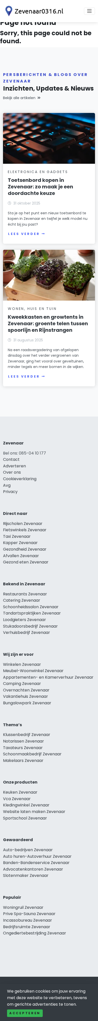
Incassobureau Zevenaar (27, 920)
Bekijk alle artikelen (19, 97)
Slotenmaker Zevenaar (25, 875)
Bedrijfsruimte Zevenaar (26, 927)
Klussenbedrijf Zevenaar (26, 735)
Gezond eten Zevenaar (25, 562)
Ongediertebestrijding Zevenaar (34, 933)
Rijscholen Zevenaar (22, 523)
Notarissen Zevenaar (23, 741)
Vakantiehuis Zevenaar (25, 696)
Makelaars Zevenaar (23, 760)
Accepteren (24, 1013)
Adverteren (14, 466)
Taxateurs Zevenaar (23, 748)
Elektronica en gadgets (38, 171)
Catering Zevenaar (21, 600)
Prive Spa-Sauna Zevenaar (29, 914)
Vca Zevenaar (17, 799)
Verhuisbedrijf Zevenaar (26, 632)
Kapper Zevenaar (20, 543)
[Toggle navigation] (89, 11)
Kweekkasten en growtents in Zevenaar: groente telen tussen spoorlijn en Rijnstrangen (48, 323)
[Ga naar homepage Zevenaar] (33, 11)
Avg (7, 485)
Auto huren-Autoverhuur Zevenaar (37, 856)
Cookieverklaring (19, 479)
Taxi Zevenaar (17, 536)
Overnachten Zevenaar (26, 690)
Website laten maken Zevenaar (34, 811)
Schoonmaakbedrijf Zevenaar (32, 754)
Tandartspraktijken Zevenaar (32, 613)
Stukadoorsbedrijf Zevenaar (30, 626)
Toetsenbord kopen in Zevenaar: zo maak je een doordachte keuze (40, 187)
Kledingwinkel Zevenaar (26, 805)
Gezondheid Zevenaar (24, 549)
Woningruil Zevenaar (23, 907)
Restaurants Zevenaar (25, 594)
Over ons (12, 472)
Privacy (10, 492)
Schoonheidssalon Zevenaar (31, 607)
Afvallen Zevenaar (21, 556)
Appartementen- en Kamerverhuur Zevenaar (48, 677)
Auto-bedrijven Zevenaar (28, 850)
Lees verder (24, 234)
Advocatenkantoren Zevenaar (33, 869)
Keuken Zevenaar (20, 792)
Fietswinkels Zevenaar (24, 530)
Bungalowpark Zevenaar (27, 703)
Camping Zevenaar (22, 683)
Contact (11, 459)
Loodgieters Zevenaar (24, 620)
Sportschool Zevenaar (25, 818)
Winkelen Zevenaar (22, 664)
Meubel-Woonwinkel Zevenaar (33, 671)
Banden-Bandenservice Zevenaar (36, 863)
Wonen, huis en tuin (32, 308)
